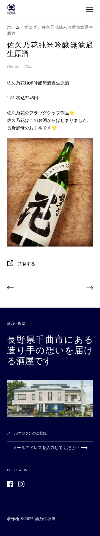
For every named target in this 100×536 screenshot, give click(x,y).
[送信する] (84, 447)
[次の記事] (89, 289)
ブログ (30, 27)
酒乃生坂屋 (45, 518)
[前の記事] (10, 289)
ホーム (13, 27)
